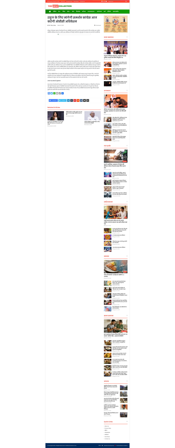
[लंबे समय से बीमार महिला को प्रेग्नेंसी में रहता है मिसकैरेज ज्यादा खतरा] (107, 295)
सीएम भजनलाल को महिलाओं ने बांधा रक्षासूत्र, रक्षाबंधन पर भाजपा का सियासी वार (119, 64)
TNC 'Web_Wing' (52, 25)
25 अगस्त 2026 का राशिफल (118, 247)
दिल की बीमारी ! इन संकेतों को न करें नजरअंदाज (119, 307)
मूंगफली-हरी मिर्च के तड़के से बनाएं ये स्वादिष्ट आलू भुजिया (118, 341)
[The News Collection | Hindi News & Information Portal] (60, 6)
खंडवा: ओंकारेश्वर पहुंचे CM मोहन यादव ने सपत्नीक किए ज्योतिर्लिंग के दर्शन (119, 77)
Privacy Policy (69, 1)
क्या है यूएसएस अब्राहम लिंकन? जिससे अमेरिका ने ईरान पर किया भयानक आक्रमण (119, 182)
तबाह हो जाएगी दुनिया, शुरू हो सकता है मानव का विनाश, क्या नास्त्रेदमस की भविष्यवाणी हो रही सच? (119, 174)
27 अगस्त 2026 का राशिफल (118, 235)
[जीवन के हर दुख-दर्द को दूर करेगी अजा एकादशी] (107, 243)
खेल (73, 11)
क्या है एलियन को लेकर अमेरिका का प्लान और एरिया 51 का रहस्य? (119, 193)
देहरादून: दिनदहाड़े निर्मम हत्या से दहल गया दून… (111, 413)
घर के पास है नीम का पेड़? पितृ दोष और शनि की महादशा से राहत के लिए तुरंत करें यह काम (119, 230)
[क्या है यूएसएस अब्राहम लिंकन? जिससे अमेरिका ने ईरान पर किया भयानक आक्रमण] (107, 182)
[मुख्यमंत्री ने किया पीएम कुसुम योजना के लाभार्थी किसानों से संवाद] (107, 138)
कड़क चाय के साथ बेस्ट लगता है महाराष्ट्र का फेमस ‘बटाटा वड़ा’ (119, 354)
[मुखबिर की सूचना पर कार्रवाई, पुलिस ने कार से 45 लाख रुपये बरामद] (123, 387)
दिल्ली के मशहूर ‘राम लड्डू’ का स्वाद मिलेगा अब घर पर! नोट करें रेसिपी (119, 366)
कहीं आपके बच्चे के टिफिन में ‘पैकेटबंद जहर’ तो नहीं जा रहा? (119, 288)
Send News (76, 1)
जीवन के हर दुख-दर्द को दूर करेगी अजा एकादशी (119, 242)
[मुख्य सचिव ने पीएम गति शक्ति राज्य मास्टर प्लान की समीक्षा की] (107, 125)
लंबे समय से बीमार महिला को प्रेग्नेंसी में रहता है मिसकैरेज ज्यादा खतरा (119, 295)
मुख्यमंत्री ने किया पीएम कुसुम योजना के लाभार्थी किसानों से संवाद (119, 138)
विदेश (63, 11)
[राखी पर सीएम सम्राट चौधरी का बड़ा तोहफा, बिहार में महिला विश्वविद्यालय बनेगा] (107, 70)
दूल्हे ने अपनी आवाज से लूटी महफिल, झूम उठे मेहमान (118, 187)
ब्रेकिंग (54, 11)
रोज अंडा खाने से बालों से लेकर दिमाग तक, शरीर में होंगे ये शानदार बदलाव (119, 283)
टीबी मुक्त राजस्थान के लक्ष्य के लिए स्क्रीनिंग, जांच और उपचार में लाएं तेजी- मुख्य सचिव (119, 131)
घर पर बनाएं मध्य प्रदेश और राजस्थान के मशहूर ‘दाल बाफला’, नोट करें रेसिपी (119, 361)
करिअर (84, 11)
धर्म (104, 11)
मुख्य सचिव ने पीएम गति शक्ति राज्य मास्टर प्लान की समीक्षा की (119, 124)
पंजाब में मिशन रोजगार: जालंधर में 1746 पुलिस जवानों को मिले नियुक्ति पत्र (115, 56)
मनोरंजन (99, 11)
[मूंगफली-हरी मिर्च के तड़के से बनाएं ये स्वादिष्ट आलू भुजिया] (107, 342)
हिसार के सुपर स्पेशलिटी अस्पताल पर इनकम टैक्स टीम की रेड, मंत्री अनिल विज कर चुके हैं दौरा (111, 393)
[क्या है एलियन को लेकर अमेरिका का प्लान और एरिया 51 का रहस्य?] (107, 195)
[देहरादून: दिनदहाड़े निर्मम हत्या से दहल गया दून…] (123, 414)
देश (59, 11)
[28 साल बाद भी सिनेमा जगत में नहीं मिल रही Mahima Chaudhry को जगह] (56, 115)
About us (63, 1)
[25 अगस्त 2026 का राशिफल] (107, 249)
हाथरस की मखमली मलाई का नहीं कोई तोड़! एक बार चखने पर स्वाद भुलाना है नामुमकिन (119, 348)
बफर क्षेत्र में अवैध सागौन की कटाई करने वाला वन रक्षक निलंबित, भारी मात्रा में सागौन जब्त (111, 400)
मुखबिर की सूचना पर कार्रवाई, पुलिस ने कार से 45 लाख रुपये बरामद (110, 387)
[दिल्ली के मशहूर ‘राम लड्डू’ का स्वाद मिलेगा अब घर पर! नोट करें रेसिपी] (107, 367)
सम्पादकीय (116, 11)
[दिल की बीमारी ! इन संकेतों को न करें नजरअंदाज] (107, 308)
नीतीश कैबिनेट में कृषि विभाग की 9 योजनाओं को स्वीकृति (92, 122)
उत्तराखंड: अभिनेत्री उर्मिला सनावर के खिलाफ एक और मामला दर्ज (119, 82)
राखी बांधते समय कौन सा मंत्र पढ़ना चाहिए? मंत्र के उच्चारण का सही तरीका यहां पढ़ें (115, 222)
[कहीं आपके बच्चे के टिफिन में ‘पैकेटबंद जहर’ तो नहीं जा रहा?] (107, 289)
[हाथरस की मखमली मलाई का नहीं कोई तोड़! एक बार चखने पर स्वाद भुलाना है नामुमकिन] (107, 348)
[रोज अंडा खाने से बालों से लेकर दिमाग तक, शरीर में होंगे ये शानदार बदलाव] (107, 283)
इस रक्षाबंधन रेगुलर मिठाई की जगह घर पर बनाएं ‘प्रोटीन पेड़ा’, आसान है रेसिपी (115, 335)
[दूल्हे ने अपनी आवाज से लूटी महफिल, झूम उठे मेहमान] (107, 188)
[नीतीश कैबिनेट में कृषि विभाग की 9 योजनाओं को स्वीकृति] (92, 115)
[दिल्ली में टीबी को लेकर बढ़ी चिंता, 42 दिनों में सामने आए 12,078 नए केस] (107, 302)
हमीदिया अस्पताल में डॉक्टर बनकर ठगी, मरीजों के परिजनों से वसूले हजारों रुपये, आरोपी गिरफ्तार (111, 407)
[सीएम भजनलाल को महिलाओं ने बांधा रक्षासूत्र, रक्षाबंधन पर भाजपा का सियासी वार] (107, 64)
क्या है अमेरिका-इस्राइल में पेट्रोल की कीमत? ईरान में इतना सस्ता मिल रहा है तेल (115, 166)
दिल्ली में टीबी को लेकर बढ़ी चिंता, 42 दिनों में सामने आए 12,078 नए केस (119, 302)
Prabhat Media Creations (121, 445)
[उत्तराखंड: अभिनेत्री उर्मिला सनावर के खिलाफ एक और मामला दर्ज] (107, 83)
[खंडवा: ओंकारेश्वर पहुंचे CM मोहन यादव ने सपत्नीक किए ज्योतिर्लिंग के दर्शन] (107, 77)
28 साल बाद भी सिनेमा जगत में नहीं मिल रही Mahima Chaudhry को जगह (55, 123)
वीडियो (109, 11)
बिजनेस (78, 11)
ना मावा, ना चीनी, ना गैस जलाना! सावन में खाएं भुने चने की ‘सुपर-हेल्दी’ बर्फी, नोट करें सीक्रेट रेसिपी (119, 373)
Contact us (82, 1)
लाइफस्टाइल (91, 11)
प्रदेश (68, 11)
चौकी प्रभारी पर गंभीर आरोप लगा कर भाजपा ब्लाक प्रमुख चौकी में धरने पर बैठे (74, 113)
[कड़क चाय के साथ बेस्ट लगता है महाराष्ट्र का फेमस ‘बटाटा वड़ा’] (107, 355)
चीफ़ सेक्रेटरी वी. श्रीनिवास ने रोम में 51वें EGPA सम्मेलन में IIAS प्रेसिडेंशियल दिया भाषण (119, 119)
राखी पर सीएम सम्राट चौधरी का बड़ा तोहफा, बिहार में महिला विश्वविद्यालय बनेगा (119, 70)
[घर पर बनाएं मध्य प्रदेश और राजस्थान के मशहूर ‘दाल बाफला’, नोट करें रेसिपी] (107, 361)
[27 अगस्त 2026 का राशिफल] (107, 237)
